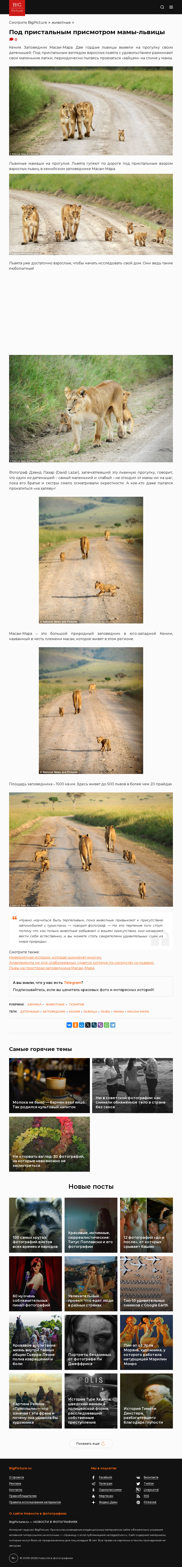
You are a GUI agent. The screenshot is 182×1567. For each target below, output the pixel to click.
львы (105, 1011)
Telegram (72, 983)
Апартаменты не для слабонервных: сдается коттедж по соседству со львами (81, 963)
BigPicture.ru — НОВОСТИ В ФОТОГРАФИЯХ (43, 1521)
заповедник (54, 1011)
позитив (76, 1004)
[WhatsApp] (106, 1025)
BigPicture (37, 22)
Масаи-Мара (138, 1011)
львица (90, 1011)
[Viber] (100, 1025)
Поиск (157, 7)
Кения (74, 1011)
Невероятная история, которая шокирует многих (55, 957)
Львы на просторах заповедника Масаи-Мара (51, 968)
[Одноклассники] (75, 1025)
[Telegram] (112, 1025)
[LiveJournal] (94, 1025)
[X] (88, 1025)
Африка (34, 1004)
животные (61, 22)
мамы (118, 1011)
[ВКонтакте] (69, 1025)
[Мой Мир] (81, 1025)
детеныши (29, 1011)
